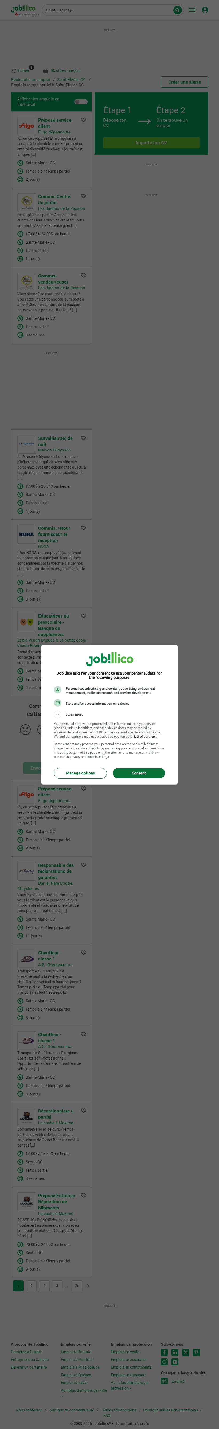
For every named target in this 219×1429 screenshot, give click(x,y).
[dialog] (109, 715)
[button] (109, 714)
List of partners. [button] (145, 736)
